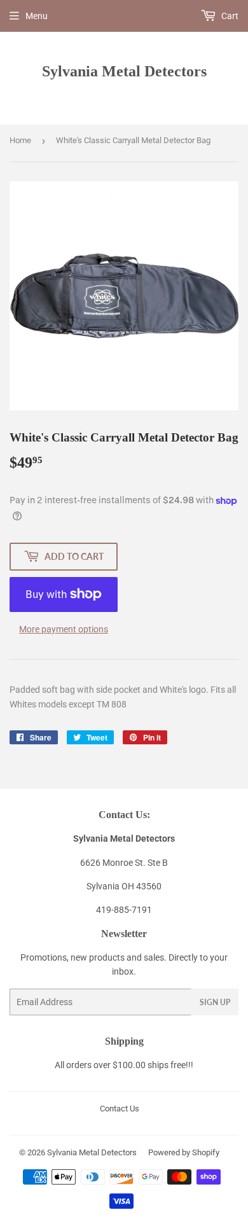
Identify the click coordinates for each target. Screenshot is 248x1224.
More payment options (63, 629)
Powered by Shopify (183, 1152)
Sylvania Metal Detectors (124, 71)
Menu (36, 16)
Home (20, 140)
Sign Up (215, 1002)
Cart (228, 16)
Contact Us (119, 1108)
